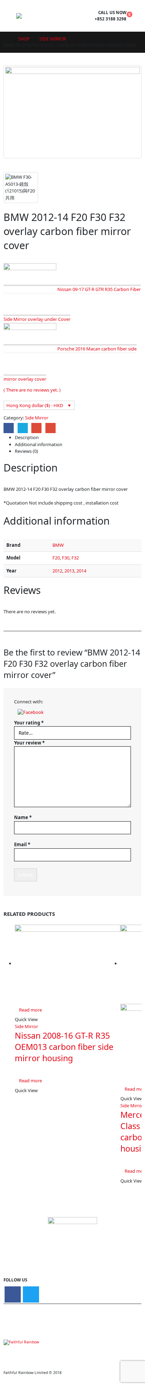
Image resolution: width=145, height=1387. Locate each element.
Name (23, 817)
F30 (65, 558)
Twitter (23, 428)
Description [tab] (27, 437)
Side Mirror (36, 417)
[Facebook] (13, 1294)
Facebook (9, 428)
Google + (36, 428)
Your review (29, 743)
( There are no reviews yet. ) (32, 390)
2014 (81, 571)
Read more (30, 1010)
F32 (75, 558)
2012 (57, 571)
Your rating (29, 723)
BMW (58, 545)
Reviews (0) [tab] (26, 451)
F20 (56, 558)
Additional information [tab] (38, 444)
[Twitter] (31, 1294)
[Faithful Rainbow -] (35, 16)
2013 (69, 571)
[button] (31, 712)
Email (50, 428)
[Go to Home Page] (6, 39)
